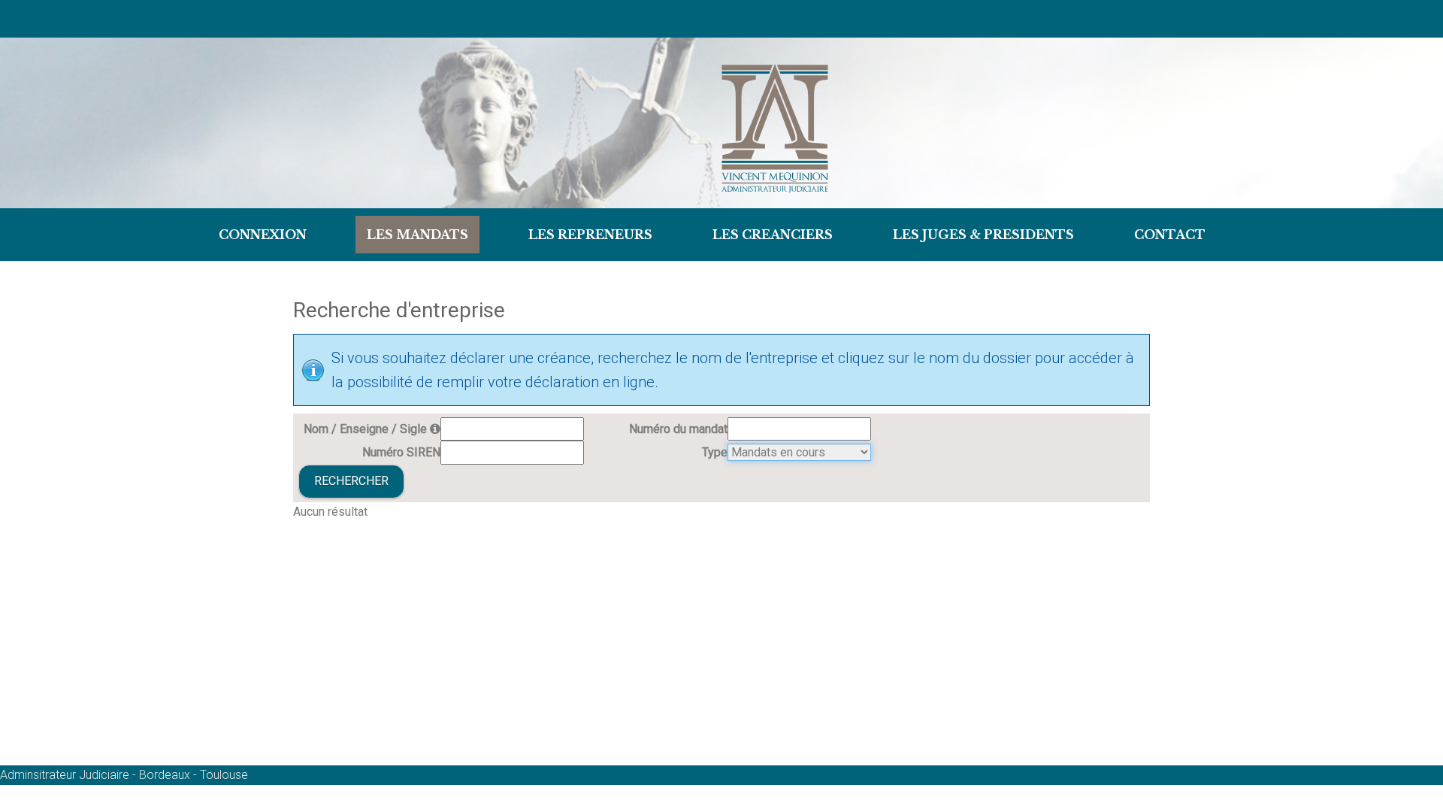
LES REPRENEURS (590, 234)
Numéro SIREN (401, 452)
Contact (1170, 234)
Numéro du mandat (678, 429)
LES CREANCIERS (772, 234)
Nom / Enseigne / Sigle (367, 429)
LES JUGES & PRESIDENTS (983, 234)
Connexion (263, 234)
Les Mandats (417, 234)
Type (715, 452)
